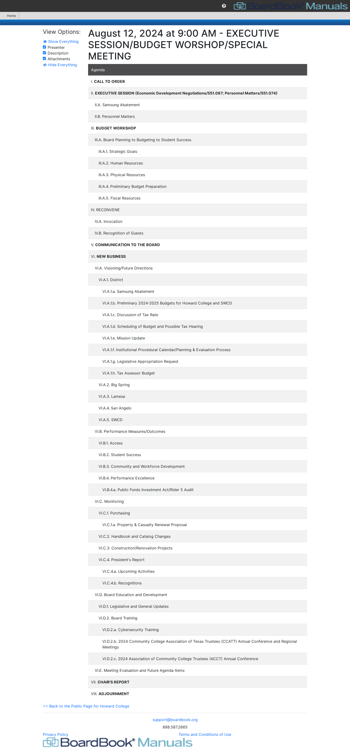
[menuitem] (224, 6)
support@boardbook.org (175, 719)
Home (11, 16)
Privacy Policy (55, 734)
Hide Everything (62, 64)
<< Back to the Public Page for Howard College (86, 706)
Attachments (59, 58)
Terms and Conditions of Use (205, 734)
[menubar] (175, 6)
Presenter (56, 47)
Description (58, 53)
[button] (224, 6)
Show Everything (63, 41)
